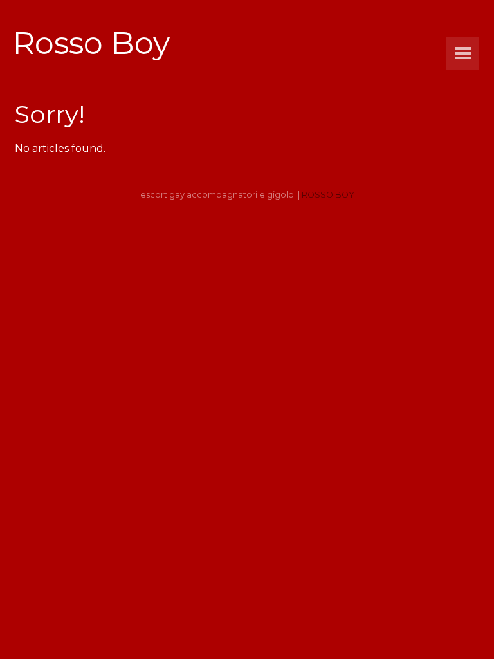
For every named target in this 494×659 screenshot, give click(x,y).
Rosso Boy (91, 43)
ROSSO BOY (328, 195)
